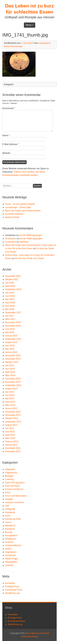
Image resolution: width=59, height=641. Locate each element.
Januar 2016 (11, 335)
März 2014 (10, 375)
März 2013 (10, 405)
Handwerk (10, 512)
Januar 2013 (11, 408)
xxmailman (44, 43)
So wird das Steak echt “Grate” (29, 258)
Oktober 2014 (11, 362)
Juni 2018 (10, 306)
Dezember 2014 (13, 355)
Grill (7, 506)
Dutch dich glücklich (15, 482)
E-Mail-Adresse (10, 144)
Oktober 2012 (11, 418)
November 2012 (13, 415)
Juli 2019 (9, 292)
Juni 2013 (10, 395)
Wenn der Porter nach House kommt (22, 210)
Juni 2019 (10, 296)
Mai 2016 (9, 332)
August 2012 (11, 425)
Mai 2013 (9, 398)
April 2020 (10, 286)
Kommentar (8, 108)
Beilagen (9, 476)
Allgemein (10, 469)
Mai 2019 (9, 299)
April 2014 (10, 372)
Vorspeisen (10, 555)
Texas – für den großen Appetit (20, 204)
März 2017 (10, 319)
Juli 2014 (9, 365)
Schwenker (10, 238)
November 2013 (13, 382)
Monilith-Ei (10, 525)
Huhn (7, 515)
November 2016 (13, 326)
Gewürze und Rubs (14, 502)
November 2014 (13, 359)
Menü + (29, 25)
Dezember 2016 (13, 322)
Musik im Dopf (12, 217)
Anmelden (10, 583)
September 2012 (13, 421)
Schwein (9, 542)
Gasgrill (9, 499)
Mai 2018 (9, 309)
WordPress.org (12, 593)
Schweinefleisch (13, 545)
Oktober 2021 (11, 279)
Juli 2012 (9, 428)
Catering (9, 479)
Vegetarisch (11, 552)
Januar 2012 (11, 445)
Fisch (7, 492)
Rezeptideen (11, 535)
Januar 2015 (11, 352)
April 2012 (10, 435)
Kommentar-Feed (13, 590)
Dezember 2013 (13, 378)
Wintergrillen (11, 562)
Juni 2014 (10, 369)
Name (6, 135)
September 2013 (13, 385)
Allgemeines (11, 472)
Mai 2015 (9, 349)
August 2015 (11, 342)
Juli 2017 (9, 316)
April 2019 (10, 302)
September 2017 (13, 312)
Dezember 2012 (13, 412)
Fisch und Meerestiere (16, 496)
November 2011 (13, 451)
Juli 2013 (9, 392)
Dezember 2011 (13, 448)
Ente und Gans (12, 486)
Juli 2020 (9, 283)
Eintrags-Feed (12, 586)
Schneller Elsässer (14, 214)
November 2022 (13, 276)
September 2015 (13, 339)
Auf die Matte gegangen (30, 235)
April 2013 (10, 402)
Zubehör (9, 565)
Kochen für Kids (13, 519)
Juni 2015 (10, 345)
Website (6, 153)
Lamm (8, 522)
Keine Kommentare (13, 46)
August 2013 (11, 388)
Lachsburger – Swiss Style (18, 207)
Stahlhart (23, 242)
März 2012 (10, 438)
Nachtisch (10, 529)
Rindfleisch (10, 539)
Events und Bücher (14, 489)
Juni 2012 (10, 431)
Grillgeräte (10, 509)
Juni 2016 (10, 329)
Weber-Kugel (11, 558)
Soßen (8, 549)
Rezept (8, 532)
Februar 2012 (11, 441)
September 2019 (13, 289)
